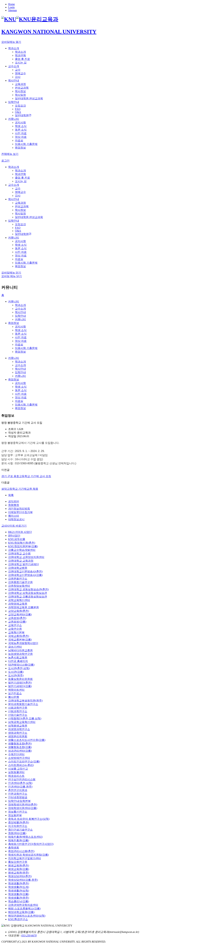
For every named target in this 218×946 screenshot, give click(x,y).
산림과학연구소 (17, 711)
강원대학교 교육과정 (20, 560)
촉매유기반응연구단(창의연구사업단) (30, 844)
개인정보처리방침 (19, 508)
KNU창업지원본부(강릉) (23, 546)
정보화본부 (15, 815)
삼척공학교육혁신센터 (21, 722)
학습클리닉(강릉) (18, 901)
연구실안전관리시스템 (21, 779)
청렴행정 (13, 505)
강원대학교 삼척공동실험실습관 (27, 593)
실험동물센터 (16, 772)
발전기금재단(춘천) (20, 682)
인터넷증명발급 (17, 797)
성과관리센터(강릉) (20, 750)
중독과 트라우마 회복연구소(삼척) (28, 818)
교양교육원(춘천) (18, 610)
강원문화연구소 (17, 578)
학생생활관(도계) (18, 887)
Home (11, 4)
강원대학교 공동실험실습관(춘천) (28, 589)
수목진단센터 (16, 754)
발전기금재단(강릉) (20, 686)
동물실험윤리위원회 (20, 679)
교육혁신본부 (16, 632)
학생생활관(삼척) (18, 890)
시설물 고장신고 (18, 768)
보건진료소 (15, 693)
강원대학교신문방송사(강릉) (25, 575)
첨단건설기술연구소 (20, 829)
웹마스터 (13, 515)
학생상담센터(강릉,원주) (23, 879)
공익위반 (13, 501)
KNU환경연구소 (18, 919)
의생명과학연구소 (19, 729)
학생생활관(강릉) (18, 894)
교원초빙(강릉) (17, 621)
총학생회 (13, 847)
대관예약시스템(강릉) (21, 664)
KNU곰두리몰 (16, 539)
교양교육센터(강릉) (20, 614)
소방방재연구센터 (19, 757)
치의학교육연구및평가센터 (24, 858)
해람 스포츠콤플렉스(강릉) (24, 908)
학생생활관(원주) (18, 897)
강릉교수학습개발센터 (21, 549)
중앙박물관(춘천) (18, 822)
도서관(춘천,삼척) (19, 668)
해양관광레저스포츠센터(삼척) (26, 915)
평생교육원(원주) (18, 872)
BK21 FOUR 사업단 (20, 532)
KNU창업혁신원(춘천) (21, 542)
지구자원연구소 (17, 826)
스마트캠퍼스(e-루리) (21, 765)
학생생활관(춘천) (18, 883)
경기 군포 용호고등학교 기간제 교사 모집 (26, 476)
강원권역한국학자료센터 (23, 904)
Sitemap (12, 10)
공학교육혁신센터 (19, 600)
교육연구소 (15, 625)
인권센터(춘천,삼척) (20, 783)
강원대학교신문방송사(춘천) (25, 571)
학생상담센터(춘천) (20, 876)
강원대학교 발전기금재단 (23, 564)
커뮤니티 (13, 301)
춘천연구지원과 (17, 790)
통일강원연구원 (17, 861)
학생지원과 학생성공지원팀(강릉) (28, 854)
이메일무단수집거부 (20, 512)
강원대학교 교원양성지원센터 (26, 557)
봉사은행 (13, 696)
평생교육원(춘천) (18, 865)
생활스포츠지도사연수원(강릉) (26, 740)
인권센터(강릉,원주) (20, 786)
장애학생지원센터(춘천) (22, 804)
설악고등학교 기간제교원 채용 (19, 488)
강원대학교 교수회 (19, 553)
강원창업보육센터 (19, 585)
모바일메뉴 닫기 (11, 272)
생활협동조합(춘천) (20, 743)
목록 (11, 495)
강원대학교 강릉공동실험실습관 (27, 596)
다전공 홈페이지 (18, 661)
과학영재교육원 (17, 603)
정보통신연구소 (17, 811)
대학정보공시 (16, 519)
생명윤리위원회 (17, 736)
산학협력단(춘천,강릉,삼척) (24, 718)
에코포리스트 (16, 775)
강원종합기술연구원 (20, 582)
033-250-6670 (29, 935)
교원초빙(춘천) (17, 618)
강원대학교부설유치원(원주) (25, 700)
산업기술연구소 (17, 714)
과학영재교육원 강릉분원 (23, 607)
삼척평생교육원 (17, 725)
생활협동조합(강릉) (20, 747)
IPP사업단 (14, 535)
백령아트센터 (16, 689)
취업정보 (13, 323)
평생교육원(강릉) (18, 869)
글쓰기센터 (15, 646)
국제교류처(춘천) (18, 636)
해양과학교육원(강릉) (21, 912)
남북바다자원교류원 (20, 650)
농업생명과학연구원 (20, 653)
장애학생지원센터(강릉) (22, 808)
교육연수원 (15, 628)
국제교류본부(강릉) (20, 639)
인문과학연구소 (17, 793)
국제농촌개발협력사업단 (23, 643)
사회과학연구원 (17, 707)
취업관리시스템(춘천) (21, 851)
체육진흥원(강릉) (18, 840)
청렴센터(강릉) (17, 833)
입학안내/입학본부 (19, 800)
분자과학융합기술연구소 (23, 704)
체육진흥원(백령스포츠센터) (25, 836)
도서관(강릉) (16, 671)
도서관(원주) (16, 675)
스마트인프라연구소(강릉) (24, 761)
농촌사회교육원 (17, 657)
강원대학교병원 (17, 567)
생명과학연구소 (17, 732)
